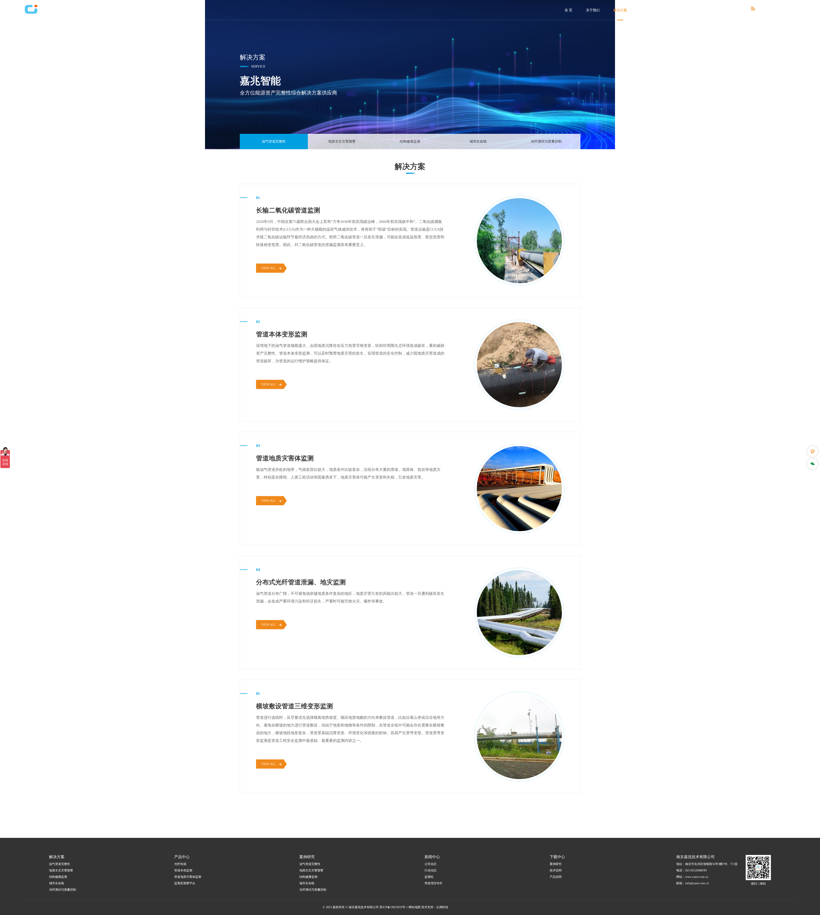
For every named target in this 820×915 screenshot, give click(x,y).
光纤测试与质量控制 (546, 141)
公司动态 (430, 864)
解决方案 (620, 10)
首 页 (568, 10)
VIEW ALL (268, 268)
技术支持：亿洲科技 (434, 907)
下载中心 (729, 10)
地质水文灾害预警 (342, 141)
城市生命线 (478, 141)
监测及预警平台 (184, 883)
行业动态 (430, 870)
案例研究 (675, 10)
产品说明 (556, 876)
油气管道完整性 (274, 141)
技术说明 (556, 870)
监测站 (429, 876)
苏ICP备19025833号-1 (393, 907)
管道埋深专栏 (433, 883)
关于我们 (593, 10)
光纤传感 (180, 864)
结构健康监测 (410, 141)
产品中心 (647, 10)
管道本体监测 (183, 870)
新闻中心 (702, 10)
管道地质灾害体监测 (187, 876)
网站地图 (414, 907)
